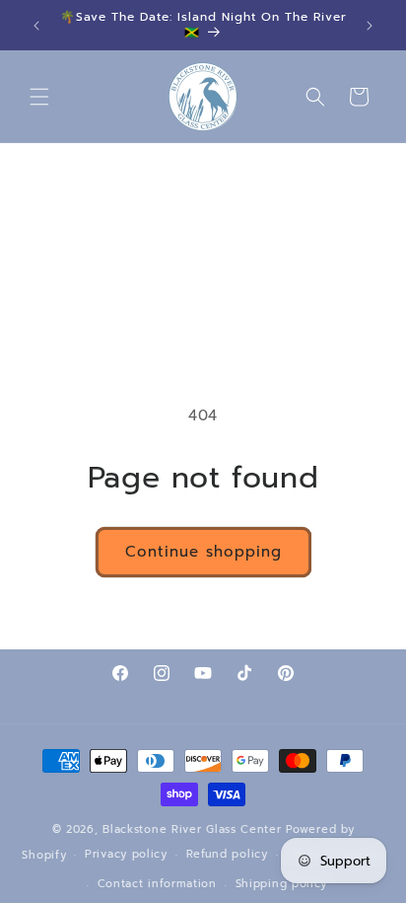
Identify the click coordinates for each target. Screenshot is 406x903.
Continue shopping (203, 552)
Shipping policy (282, 883)
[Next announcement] (369, 25)
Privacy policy (126, 854)
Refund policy (227, 854)
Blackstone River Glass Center (191, 829)
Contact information (157, 883)
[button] (39, 96)
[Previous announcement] (36, 25)
